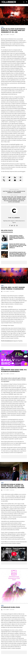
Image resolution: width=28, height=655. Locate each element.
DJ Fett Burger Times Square (7, 325)
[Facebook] (3, 177)
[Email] (20, 180)
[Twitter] (9, 177)
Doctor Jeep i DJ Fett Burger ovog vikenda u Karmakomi (14, 192)
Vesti (2, 285)
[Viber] (3, 180)
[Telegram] (9, 180)
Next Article (14, 195)
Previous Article (14, 189)
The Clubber (6, 34)
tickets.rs (12, 304)
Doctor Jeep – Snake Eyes (7, 306)
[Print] (15, 180)
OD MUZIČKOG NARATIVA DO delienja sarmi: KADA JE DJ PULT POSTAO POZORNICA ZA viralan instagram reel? (17, 254)
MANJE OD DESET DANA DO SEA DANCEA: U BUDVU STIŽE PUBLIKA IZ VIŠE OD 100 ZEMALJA (17, 245)
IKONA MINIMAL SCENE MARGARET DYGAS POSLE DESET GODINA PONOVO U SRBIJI (16, 237)
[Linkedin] (15, 177)
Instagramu (15, 340)
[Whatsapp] (20, 177)
